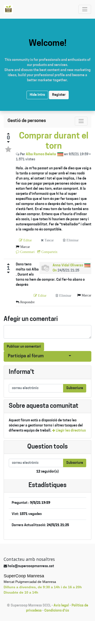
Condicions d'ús (56, 611)
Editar (27, 240)
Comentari (27, 251)
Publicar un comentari (24, 347)
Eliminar (72, 240)
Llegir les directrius (70, 431)
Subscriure (74, 388)
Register (59, 95)
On (55, 270)
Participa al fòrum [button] (26, 356)
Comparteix (48, 251)
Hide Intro (37, 95)
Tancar (49, 240)
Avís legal (61, 605)
